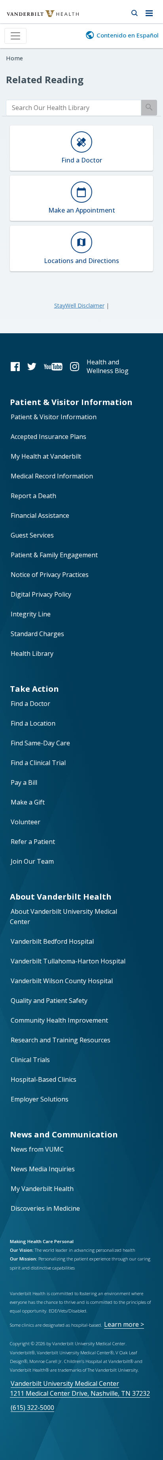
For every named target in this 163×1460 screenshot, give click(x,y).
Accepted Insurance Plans (48, 436)
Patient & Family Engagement (54, 555)
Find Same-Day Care (40, 743)
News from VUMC (37, 1149)
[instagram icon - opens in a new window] (74, 366)
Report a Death (33, 495)
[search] (73, 108)
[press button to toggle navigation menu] (151, 12)
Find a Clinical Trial (38, 762)
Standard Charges (37, 633)
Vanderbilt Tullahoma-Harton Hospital (68, 961)
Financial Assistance (40, 515)
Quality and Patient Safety (49, 1000)
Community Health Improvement (59, 1020)
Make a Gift (28, 802)
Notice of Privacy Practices (50, 574)
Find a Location (33, 723)
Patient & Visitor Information (54, 417)
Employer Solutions (39, 1099)
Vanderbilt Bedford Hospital (52, 941)
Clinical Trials (30, 1059)
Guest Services (32, 535)
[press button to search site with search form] (134, 12)
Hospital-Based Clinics (43, 1079)
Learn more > (124, 1324)
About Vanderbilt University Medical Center (63, 916)
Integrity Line (31, 614)
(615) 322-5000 (32, 1407)
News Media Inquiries (43, 1169)
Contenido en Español (128, 35)
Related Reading (44, 79)
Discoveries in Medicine (45, 1208)
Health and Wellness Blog (108, 366)
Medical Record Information (52, 476)
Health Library (32, 653)
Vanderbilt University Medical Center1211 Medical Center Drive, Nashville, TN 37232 (80, 1388)
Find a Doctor (30, 703)
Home (14, 58)
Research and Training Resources (60, 1040)
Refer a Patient (33, 841)
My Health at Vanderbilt (46, 456)
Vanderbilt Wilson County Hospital (62, 980)
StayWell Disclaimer (79, 305)
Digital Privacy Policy (41, 594)
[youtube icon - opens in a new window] (53, 366)
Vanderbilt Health (34, 17)
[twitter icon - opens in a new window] (32, 366)
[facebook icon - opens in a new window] (15, 366)
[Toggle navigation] (15, 36)
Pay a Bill (24, 782)
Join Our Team (32, 861)
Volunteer (25, 822)
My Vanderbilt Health (42, 1188)
